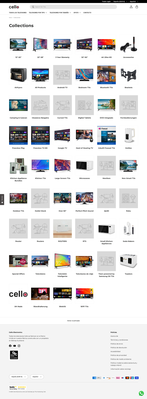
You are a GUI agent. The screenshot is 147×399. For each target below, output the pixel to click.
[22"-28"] (40, 44)
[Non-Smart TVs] (128, 166)
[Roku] (128, 198)
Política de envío (117, 344)
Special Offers (18, 274)
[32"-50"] (84, 44)
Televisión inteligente (62, 275)
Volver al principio (73, 320)
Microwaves (84, 178)
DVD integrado (106, 118)
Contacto (87, 13)
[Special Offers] (18, 261)
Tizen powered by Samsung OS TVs (106, 275)
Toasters (128, 274)
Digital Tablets (84, 118)
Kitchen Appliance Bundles (18, 179)
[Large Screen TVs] (62, 166)
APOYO (76, 13)
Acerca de (114, 336)
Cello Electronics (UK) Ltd (20, 391)
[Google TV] (62, 135)
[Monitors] (106, 166)
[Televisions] (40, 261)
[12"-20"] (18, 44)
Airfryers (18, 88)
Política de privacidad (119, 355)
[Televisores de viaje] (84, 261)
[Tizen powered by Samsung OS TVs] (106, 261)
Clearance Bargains (40, 118)
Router (18, 241)
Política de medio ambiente (121, 359)
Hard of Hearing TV (84, 148)
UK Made (18, 307)
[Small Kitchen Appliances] (106, 228)
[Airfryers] (18, 75)
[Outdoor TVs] (18, 198)
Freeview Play (18, 148)
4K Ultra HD (106, 57)
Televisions (40, 274)
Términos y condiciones (119, 340)
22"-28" (40, 57)
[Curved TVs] (62, 105)
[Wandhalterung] (40, 294)
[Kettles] (128, 135)
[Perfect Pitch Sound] (84, 198)
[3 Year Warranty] (62, 44)
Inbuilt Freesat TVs (106, 148)
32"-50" (84, 57)
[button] (137, 7)
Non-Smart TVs (128, 178)
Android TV (62, 88)
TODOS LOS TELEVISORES (17, 13)
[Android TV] (62, 75)
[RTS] (84, 228)
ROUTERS (62, 241)
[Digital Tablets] (84, 105)
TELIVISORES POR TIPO (37, 13)
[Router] (18, 228)
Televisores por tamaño (59, 13)
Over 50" (62, 211)
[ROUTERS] (62, 228)
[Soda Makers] (128, 228)
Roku (128, 211)
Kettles (128, 148)
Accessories (128, 57)
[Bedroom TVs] (84, 75)
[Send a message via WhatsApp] (141, 393)
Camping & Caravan (18, 118)
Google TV (62, 148)
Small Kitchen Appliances (106, 242)
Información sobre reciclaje (121, 369)
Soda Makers (128, 241)
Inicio (10, 17)
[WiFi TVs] (84, 294)
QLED (106, 211)
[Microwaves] (84, 166)
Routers (40, 241)
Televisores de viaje (84, 274)
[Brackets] (128, 75)
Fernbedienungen (128, 118)
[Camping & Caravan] (18, 105)
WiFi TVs (84, 307)
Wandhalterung (40, 307)
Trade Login (106, 1)
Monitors (106, 178)
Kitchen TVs (40, 178)
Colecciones (17, 17)
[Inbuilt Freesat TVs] (106, 135)
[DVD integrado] (106, 105)
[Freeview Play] (18, 135)
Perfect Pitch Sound (85, 211)
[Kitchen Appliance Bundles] (18, 166)
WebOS (62, 307)
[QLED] (106, 198)
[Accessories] (128, 44)
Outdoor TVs (18, 211)
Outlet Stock (40, 211)
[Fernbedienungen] (128, 105)
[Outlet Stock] (40, 198)
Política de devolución (119, 348)
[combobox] (73, 7)
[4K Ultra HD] (106, 44)
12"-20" (18, 57)
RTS (84, 241)
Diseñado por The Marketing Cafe (36, 391)
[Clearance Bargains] (40, 105)
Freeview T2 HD (40, 148)
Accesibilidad (115, 351)
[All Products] (40, 75)
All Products (40, 88)
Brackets (128, 88)
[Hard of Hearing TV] (84, 135)
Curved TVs (62, 118)
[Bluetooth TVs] (106, 75)
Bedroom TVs (84, 88)
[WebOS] (62, 294)
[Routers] (40, 228)
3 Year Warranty (62, 57)
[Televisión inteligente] (62, 261)
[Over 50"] (62, 198)
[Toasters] (128, 261)
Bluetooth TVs (106, 88)
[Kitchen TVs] (40, 166)
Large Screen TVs (62, 178)
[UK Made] (18, 294)
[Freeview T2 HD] (40, 135)
